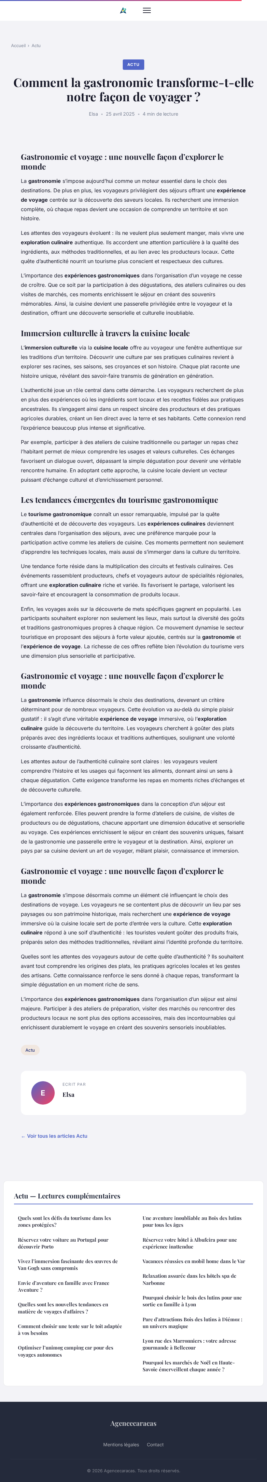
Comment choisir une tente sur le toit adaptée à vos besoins (70, 1329)
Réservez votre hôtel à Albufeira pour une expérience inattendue (190, 1243)
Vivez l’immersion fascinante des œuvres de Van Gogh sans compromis (68, 1264)
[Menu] (146, 10)
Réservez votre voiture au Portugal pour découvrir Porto (63, 1243)
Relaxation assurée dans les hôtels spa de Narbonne (189, 1279)
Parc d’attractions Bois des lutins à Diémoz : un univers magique (192, 1322)
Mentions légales (121, 1444)
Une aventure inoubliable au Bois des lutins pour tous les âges (192, 1221)
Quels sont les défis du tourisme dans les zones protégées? (64, 1221)
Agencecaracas (133, 1422)
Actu (36, 45)
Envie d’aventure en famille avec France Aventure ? (63, 1286)
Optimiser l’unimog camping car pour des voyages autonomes (65, 1351)
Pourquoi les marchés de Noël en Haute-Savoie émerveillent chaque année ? (189, 1366)
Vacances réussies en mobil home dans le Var (194, 1261)
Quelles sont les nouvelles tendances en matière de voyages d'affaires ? (63, 1307)
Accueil (18, 45)
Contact (155, 1444)
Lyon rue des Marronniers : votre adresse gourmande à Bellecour (189, 1344)
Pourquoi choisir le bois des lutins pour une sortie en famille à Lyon (192, 1301)
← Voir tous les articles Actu (54, 1136)
